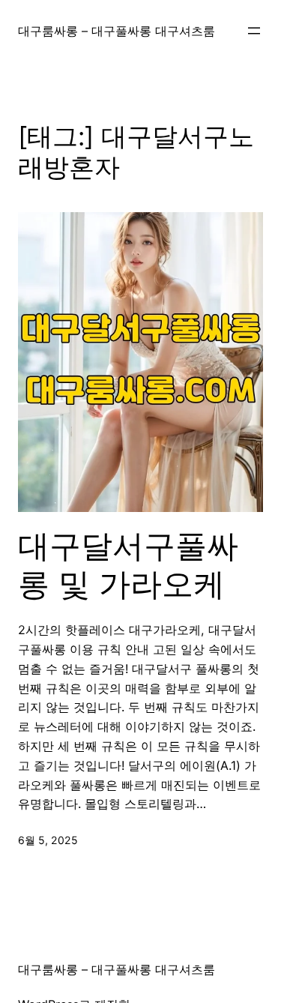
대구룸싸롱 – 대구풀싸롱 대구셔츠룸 (116, 30)
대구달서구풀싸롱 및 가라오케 (128, 564)
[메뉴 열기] (254, 31)
